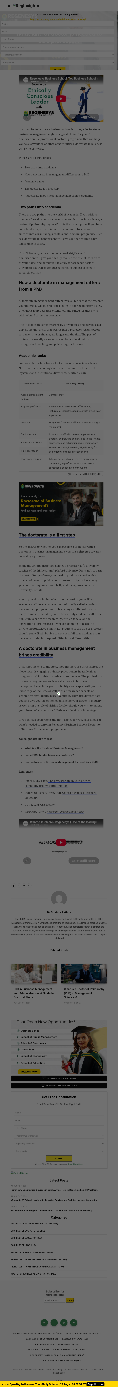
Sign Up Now (95, 1384)
